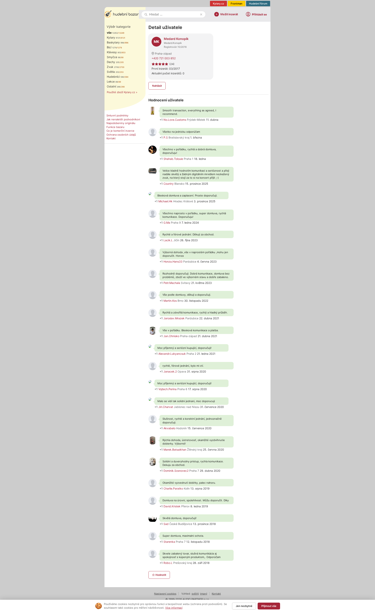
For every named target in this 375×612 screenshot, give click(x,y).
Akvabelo (169, 428)
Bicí (112, 47)
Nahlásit (157, 85)
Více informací (173, 607)
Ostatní (113, 86)
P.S (165, 137)
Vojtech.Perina (167, 389)
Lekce (112, 81)
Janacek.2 (170, 371)
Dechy (113, 62)
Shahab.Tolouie (173, 158)
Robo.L (167, 562)
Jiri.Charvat (165, 407)
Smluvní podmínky (117, 115)
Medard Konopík (176, 39)
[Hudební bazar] (121, 14)
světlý (195, 593)
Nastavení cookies (165, 593)
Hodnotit (160, 574)
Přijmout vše (268, 606)
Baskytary (115, 42)
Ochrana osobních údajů (121, 134)
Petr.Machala (171, 282)
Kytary (113, 37)
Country (168, 183)
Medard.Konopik (173, 42)
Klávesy (114, 52)
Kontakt (111, 138)
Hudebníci (115, 76)
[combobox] (173, 14)
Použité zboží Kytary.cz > (122, 92)
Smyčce (113, 57)
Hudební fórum (258, 3)
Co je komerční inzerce (120, 130)
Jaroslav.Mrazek (174, 318)
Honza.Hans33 (172, 261)
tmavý (203, 593)
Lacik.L (168, 240)
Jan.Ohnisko (171, 336)
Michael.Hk (165, 201)
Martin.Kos (170, 300)
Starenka (169, 541)
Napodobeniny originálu (120, 123)
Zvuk (113, 66)
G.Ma (166, 222)
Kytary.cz (218, 3)
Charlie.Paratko (173, 488)
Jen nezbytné (244, 606)
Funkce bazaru (115, 127)
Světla (113, 71)
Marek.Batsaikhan (174, 449)
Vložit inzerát (229, 14)
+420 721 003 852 (164, 58)
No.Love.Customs (174, 119)
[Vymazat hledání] (201, 14)
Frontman (236, 3)
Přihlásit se (259, 14)
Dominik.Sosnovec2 (175, 470)
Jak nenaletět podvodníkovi (123, 119)
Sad (166, 524)
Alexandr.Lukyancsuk (172, 353)
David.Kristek (171, 506)
